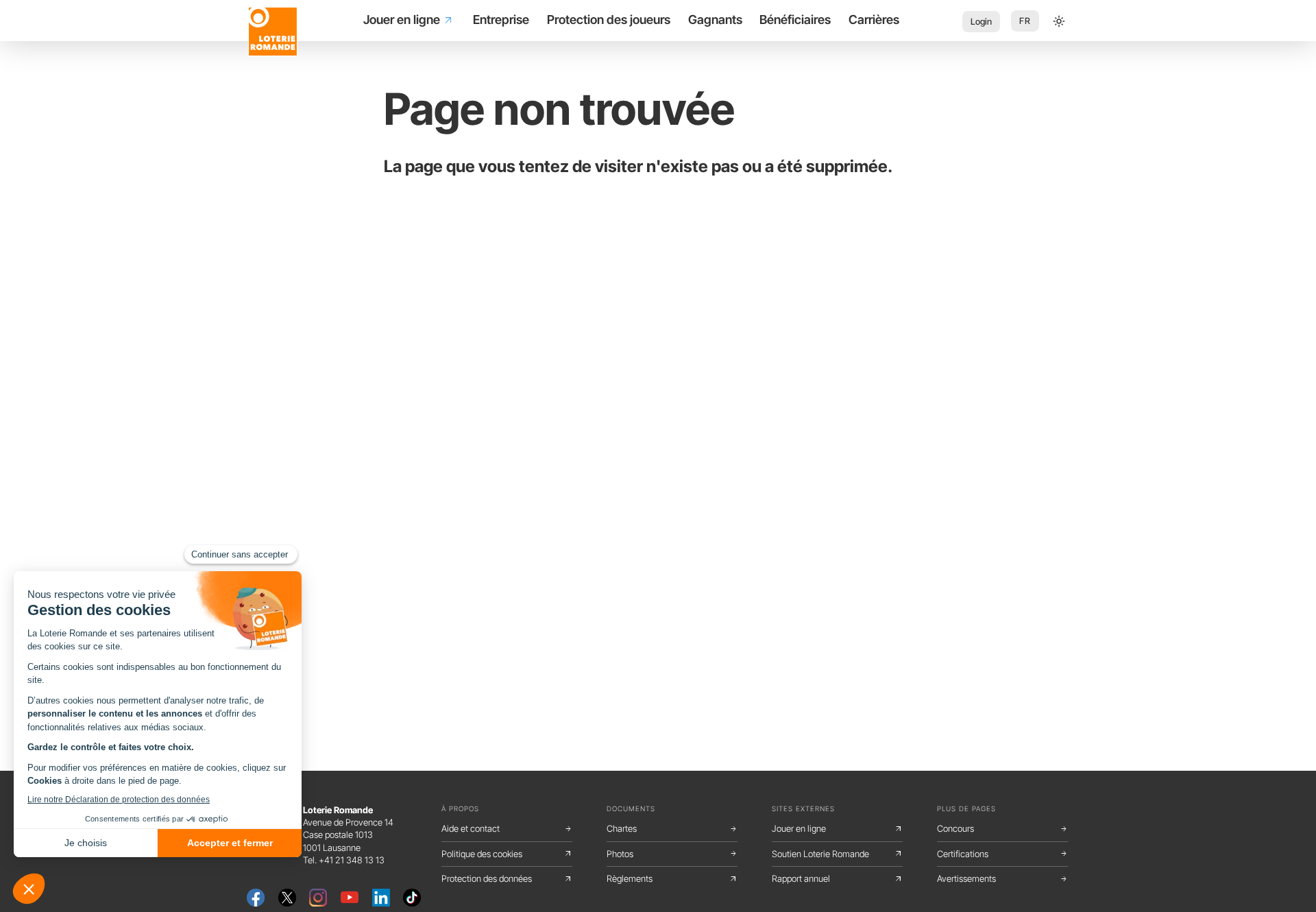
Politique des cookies (506, 853)
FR (1025, 21)
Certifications (1002, 853)
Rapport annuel (837, 878)
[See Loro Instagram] (318, 896)
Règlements (672, 878)
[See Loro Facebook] (255, 896)
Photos (672, 853)
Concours (1002, 828)
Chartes (672, 828)
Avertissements (1002, 878)
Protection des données (506, 878)
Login (981, 21)
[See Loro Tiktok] (411, 896)
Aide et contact (506, 828)
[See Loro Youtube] (349, 896)
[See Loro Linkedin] (381, 896)
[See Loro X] (287, 896)
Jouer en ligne (837, 828)
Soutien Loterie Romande (837, 853)
